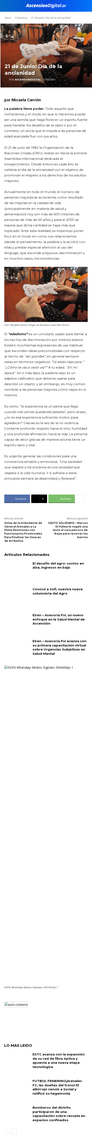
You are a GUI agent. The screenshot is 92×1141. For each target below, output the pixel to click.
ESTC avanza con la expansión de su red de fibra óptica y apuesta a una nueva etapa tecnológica (59, 1060)
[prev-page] (7, 1131)
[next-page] (13, 1131)
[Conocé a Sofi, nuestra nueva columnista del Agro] (16, 596)
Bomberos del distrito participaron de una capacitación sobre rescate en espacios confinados (59, 1113)
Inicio (8, 18)
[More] (80, 499)
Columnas (21, 18)
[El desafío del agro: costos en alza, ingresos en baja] (16, 570)
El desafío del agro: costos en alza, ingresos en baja (58, 565)
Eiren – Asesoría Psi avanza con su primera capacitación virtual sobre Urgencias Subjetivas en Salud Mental (59, 647)
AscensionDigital (28, 79)
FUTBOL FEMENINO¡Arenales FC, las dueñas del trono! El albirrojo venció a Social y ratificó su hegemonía (57, 1087)
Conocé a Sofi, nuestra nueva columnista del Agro (58, 591)
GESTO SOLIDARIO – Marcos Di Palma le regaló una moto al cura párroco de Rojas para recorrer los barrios (68, 530)
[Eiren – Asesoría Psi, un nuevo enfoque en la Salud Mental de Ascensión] (16, 622)
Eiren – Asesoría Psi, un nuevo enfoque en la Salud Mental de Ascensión (59, 619)
